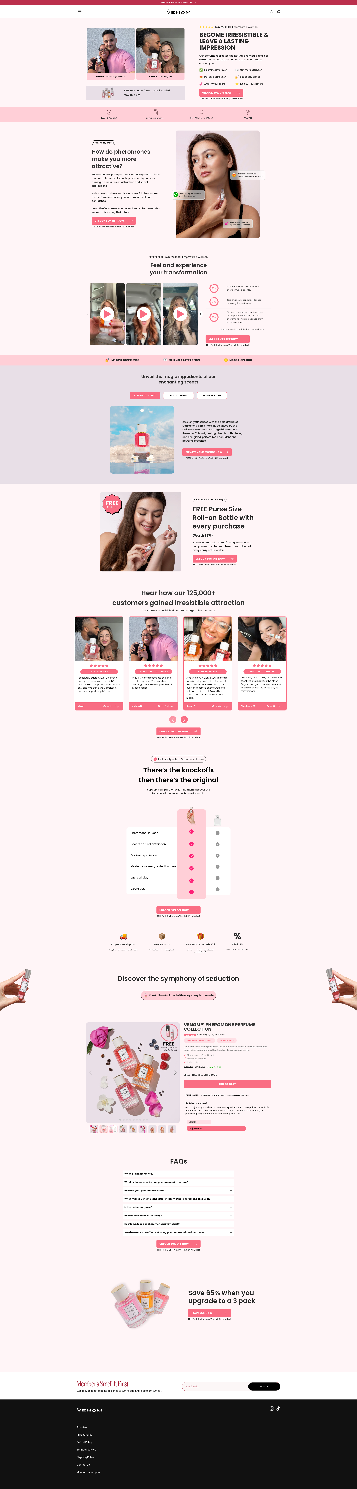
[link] (221, 93)
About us (82, 1427)
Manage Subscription (89, 1472)
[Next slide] (201, 314)
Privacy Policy (84, 1434)
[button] (107, 314)
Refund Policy (84, 1442)
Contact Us (83, 1464)
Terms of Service (86, 1449)
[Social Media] (272, 1410)
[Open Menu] (80, 12)
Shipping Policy (85, 1457)
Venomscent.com (192, 759)
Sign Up (264, 1386)
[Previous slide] (88, 314)
